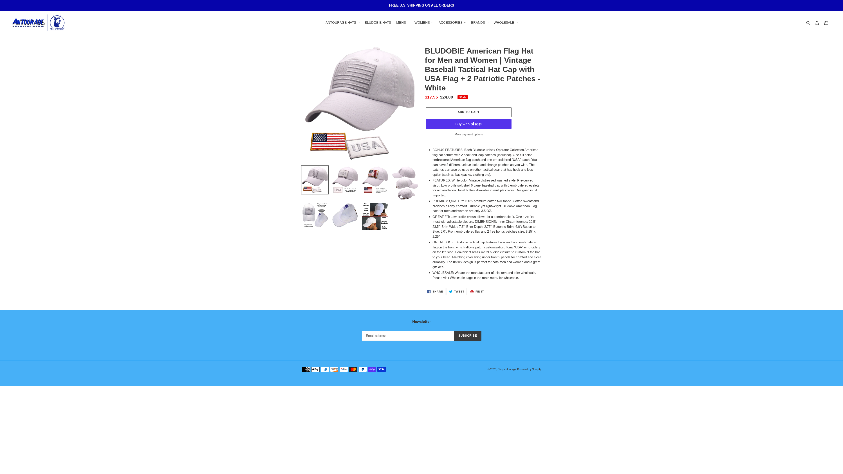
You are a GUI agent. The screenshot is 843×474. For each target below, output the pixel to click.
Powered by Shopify (529, 369)
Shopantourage (507, 369)
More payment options (469, 134)
